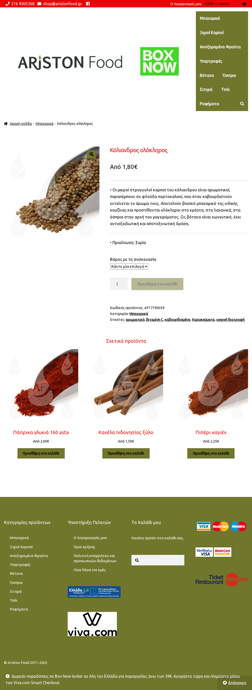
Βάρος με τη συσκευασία (133, 259)
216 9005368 (22, 3)
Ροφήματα (209, 103)
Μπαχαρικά (210, 18)
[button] (91, 154)
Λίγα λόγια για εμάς (90, 570)
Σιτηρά (206, 89)
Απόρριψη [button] (237, 682)
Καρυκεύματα (203, 319)
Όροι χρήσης (84, 547)
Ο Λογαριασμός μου (90, 538)
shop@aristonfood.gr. (62, 3)
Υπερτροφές (211, 61)
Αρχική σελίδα (21, 124)
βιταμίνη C (154, 319)
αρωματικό (135, 319)
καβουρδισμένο (177, 319)
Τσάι (225, 89)
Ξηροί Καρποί (212, 32)
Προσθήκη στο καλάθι (157, 284)
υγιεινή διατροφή (230, 319)
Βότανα (207, 75)
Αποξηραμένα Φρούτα (220, 47)
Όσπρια (229, 75)
